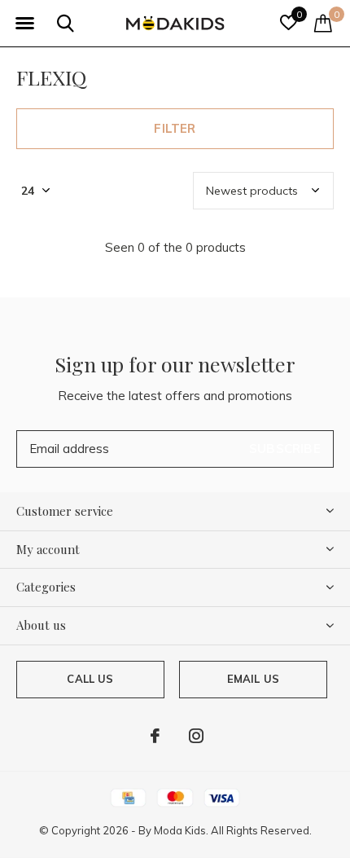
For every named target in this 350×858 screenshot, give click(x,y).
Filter (174, 128)
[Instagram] (196, 736)
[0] (323, 23)
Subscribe (285, 448)
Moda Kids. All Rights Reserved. (233, 830)
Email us (253, 678)
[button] (24, 23)
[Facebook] (155, 736)
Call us (90, 678)
